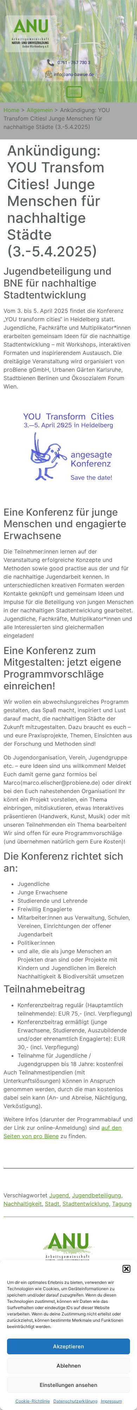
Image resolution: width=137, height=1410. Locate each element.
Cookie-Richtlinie (32, 1401)
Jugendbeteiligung (96, 1195)
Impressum (111, 1401)
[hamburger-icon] (74, 92)
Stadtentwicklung (86, 1203)
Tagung (122, 1203)
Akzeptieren (68, 1346)
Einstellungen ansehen (68, 1385)
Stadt (52, 1203)
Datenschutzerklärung (75, 1401)
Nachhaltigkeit (23, 1203)
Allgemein (40, 110)
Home (11, 110)
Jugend (59, 1195)
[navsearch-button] (101, 92)
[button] (126, 1268)
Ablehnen (69, 1365)
